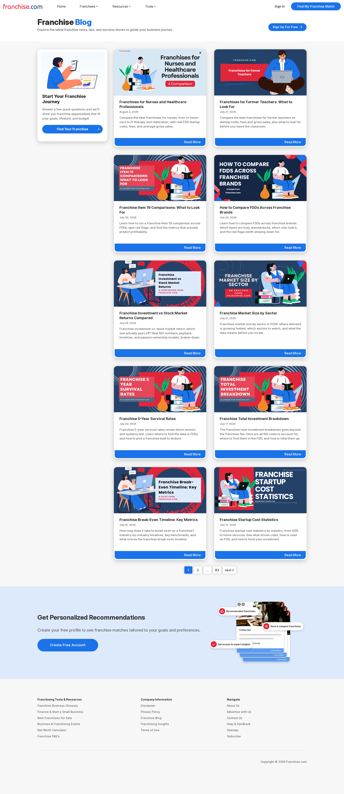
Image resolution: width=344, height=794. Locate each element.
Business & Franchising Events (58, 724)
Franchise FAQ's (48, 736)
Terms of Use (150, 730)
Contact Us (234, 718)
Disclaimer (148, 705)
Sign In (280, 6)
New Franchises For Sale (54, 718)
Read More (192, 142)
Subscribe (234, 736)
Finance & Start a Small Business (60, 711)
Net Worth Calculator (51, 730)
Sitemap (232, 730)
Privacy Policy (150, 711)
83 (217, 570)
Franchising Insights (155, 724)
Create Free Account (68, 645)
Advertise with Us (239, 711)
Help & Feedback (238, 724)
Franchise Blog (151, 718)
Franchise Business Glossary (57, 705)
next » (229, 570)
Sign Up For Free (285, 27)
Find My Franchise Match (315, 6)
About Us (233, 705)
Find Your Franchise (72, 129)
